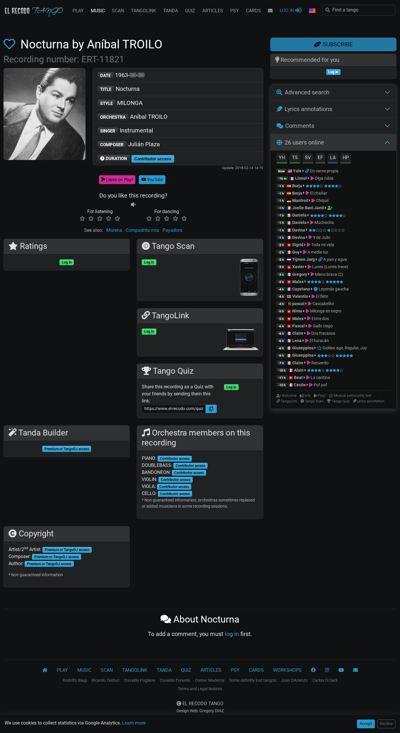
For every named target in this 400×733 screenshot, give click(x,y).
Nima (297, 311)
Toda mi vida (322, 244)
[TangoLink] (307, 171)
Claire (297, 333)
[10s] (133, 204)
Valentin (300, 296)
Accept (366, 723)
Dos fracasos (322, 333)
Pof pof (320, 384)
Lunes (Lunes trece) (329, 266)
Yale (297, 171)
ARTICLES (212, 10)
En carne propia (324, 171)
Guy (296, 252)
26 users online (304, 142)
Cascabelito (323, 303)
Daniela (299, 215)
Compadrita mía (142, 230)
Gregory (299, 274)
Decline (386, 723)
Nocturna (120, 88)
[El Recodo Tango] (44, 670)
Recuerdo (319, 362)
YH (282, 157)
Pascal (298, 326)
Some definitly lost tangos (252, 680)
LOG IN (287, 10)
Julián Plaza (130, 144)
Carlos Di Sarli (324, 680)
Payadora (172, 230)
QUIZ (190, 10)
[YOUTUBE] (341, 670)
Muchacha (324, 222)
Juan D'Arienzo (294, 680)
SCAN (118, 10)
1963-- (122, 75)
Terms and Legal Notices (200, 688)
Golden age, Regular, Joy (344, 348)
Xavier (298, 266)
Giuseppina (303, 348)
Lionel (301, 178)
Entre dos (320, 318)
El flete (321, 296)
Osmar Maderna (210, 680)
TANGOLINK (143, 10)
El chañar (318, 193)
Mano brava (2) (328, 274)
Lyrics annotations (308, 109)
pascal (298, 303)
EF (320, 157)
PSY (234, 10)
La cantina (320, 377)
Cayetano (301, 289)
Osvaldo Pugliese (139, 680)
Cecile (300, 384)
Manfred (300, 200)
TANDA (170, 10)
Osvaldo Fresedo (175, 680)
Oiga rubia (324, 178)
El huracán (319, 340)
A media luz (317, 252)
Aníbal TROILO (133, 116)
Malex (298, 281)
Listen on (119, 179)
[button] (311, 11)
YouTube (154, 179)
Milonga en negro (325, 311)
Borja (297, 185)
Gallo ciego (322, 326)
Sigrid (297, 244)
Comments (299, 125)
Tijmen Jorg (303, 259)
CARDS (253, 10)
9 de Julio (321, 237)
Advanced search (307, 92)
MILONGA (121, 102)
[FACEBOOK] (313, 670)
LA (333, 157)
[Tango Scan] (316, 289)
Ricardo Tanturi (105, 680)
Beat (298, 377)
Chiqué (322, 200)
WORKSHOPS (287, 670)
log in (232, 633)
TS (295, 157)
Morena (114, 230)
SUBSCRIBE (337, 44)
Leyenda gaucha (334, 289)
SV (308, 157)
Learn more (134, 723)
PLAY (78, 10)
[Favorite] (11, 44)
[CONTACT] (270, 11)
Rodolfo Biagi (75, 680)
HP (346, 157)
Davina (298, 230)
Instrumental (126, 130)
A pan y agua (335, 259)
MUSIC (98, 10)
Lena (297, 340)
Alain (299, 370)
